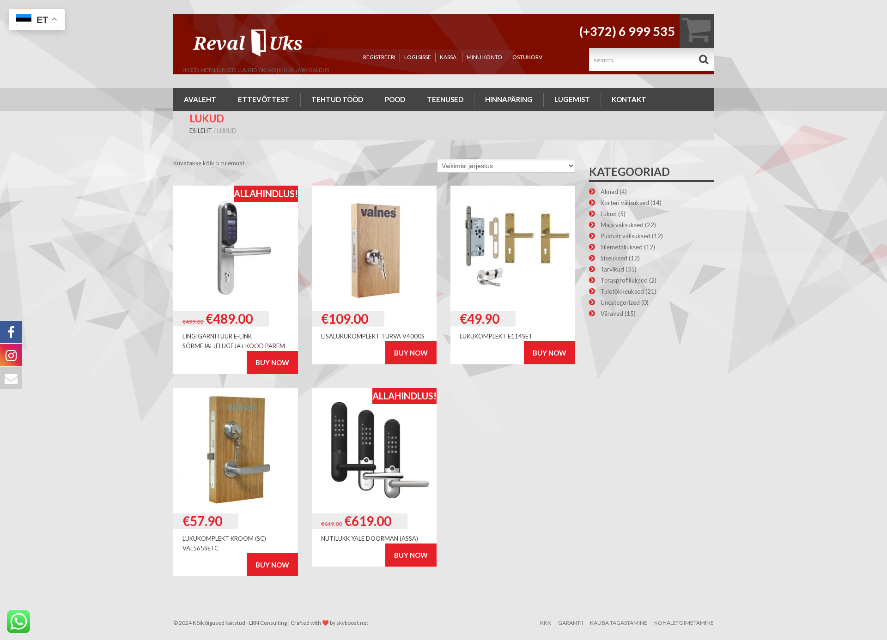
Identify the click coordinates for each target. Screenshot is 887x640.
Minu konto (484, 57)
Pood (395, 99)
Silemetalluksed (622, 247)
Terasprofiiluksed (624, 280)
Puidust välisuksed (625, 236)
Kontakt (629, 99)
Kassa (448, 57)
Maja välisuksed (622, 225)
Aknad (609, 191)
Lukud (609, 213)
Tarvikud (612, 269)
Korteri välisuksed (625, 202)
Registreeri (379, 57)
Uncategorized (620, 302)
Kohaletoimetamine (684, 622)
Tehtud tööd (337, 99)
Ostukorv (527, 57)
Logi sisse (417, 57)
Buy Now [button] (272, 362)
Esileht (200, 130)
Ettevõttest (264, 99)
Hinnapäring (509, 99)
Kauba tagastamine (618, 622)
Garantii (570, 622)
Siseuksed (614, 258)
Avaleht (200, 99)
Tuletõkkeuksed (622, 291)
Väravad (612, 313)
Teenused (445, 99)
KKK (545, 622)
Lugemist (572, 99)
